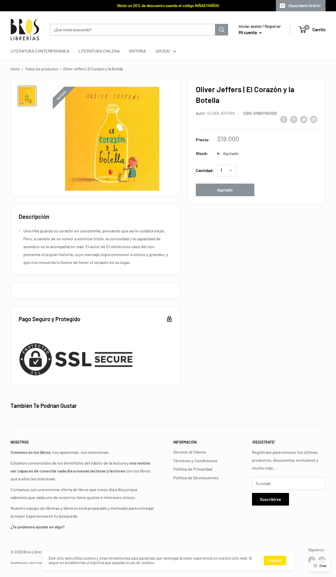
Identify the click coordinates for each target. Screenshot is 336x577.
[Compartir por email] (313, 119)
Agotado (225, 189)
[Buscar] (221, 29)
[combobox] (132, 29)
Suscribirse (270, 499)
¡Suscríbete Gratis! (304, 5)
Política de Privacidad (192, 468)
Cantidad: (205, 170)
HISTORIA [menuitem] (137, 50)
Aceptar (275, 560)
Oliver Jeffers (221, 113)
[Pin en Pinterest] (293, 119)
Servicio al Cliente (189, 451)
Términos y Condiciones (195, 460)
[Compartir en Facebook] (283, 119)
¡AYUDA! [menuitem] (162, 50)
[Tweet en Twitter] (303, 119)
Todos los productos (41, 69)
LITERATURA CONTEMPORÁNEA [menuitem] (39, 50)
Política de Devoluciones (195, 477)
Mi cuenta (248, 32)
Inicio (15, 69)
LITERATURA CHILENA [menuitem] (99, 50)
